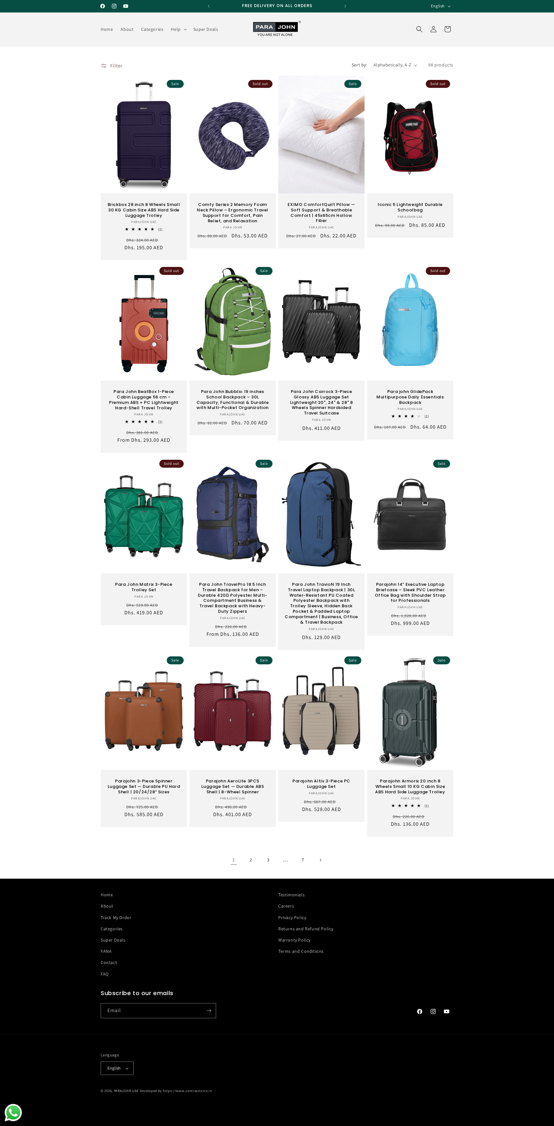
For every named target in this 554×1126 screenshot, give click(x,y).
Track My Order (116, 917)
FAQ (105, 974)
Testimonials (291, 895)
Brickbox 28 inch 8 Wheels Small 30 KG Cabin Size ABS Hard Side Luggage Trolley (144, 210)
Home (107, 895)
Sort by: (359, 65)
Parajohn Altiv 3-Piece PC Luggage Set (321, 784)
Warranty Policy (294, 940)
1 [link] (233, 859)
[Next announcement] (345, 6)
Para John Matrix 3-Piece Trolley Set (143, 587)
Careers (286, 906)
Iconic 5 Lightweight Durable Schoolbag (410, 207)
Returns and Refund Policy (305, 929)
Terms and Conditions (301, 951)
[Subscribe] (209, 1010)
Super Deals (113, 940)
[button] (178, 29)
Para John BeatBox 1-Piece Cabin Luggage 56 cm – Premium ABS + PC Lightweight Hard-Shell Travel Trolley (144, 400)
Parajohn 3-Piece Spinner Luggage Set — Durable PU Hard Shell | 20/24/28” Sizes (144, 787)
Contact (109, 962)
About (107, 906)
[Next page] (320, 860)
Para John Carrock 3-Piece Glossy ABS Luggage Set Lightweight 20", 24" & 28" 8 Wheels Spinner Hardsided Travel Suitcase (321, 402)
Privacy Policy (292, 917)
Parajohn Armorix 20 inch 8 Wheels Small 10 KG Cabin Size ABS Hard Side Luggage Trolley (410, 787)
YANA (106, 951)
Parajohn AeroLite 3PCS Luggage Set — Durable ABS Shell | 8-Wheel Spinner (232, 787)
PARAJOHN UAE (126, 1090)
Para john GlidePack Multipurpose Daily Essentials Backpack (410, 397)
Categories (112, 929)
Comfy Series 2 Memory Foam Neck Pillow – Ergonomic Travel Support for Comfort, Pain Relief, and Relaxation (232, 213)
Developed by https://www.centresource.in (176, 1090)
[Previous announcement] (209, 6)
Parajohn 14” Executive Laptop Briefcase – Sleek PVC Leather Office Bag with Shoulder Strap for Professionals (410, 592)
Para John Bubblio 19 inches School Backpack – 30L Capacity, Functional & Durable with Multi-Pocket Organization (233, 400)
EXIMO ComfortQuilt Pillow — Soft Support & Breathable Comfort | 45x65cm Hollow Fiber (321, 213)
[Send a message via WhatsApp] (13, 1113)
